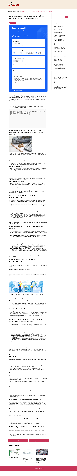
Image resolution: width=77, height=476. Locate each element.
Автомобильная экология (58, 65)
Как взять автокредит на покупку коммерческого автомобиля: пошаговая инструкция (28, 457)
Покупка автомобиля (58, 32)
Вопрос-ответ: (12, 122)
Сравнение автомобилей (58, 51)
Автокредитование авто (17, 11)
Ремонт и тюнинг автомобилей (59, 33)
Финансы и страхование (58, 59)
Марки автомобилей (58, 29)
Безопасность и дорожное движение (37, 3)
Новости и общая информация (62, 3)
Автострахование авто (58, 60)
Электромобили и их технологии (60, 68)
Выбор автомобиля (57, 27)
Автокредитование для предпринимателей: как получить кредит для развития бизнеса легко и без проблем (27, 111)
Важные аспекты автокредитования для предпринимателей (20, 112)
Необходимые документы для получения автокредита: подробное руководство (14, 459)
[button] (44, 110)
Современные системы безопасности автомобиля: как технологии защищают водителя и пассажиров (60, 87)
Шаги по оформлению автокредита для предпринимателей (20, 114)
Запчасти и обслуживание (50, 3)
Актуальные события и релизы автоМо (61, 48)
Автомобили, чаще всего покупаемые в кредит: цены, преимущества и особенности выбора (41, 458)
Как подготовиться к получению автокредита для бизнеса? (19, 113)
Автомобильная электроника (59, 26)
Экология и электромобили (59, 67)
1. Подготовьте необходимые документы (18, 115)
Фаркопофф (10, 11)
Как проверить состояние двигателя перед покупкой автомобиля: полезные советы (60, 81)
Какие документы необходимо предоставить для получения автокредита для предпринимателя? (26, 126)
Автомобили (27, 3)
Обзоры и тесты (57, 30)
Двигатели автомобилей (58, 43)
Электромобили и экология (58, 64)
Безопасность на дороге (58, 36)
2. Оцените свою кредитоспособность (17, 116)
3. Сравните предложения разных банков (18, 117)
